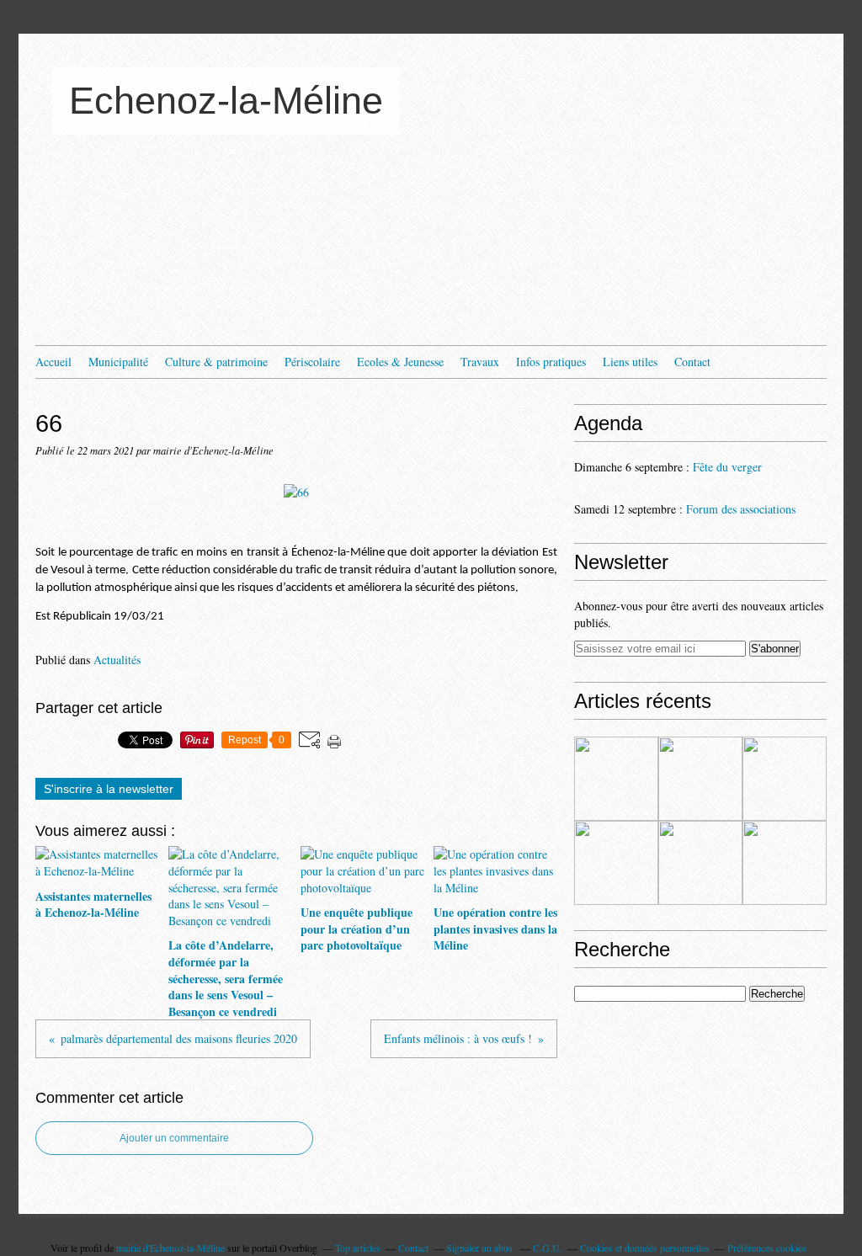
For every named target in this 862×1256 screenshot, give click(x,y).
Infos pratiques (551, 362)
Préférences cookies (766, 1247)
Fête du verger (727, 467)
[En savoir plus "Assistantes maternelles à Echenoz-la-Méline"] (616, 779)
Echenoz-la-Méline (226, 100)
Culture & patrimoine (216, 362)
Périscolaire (312, 362)
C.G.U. (547, 1247)
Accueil (53, 362)
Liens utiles (630, 362)
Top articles (357, 1247)
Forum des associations (740, 509)
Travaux (479, 362)
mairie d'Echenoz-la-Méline (170, 1247)
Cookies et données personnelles (645, 1247)
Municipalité (118, 362)
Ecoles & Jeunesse (400, 362)
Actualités (117, 660)
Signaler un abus (480, 1247)
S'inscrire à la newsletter (108, 789)
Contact (692, 362)
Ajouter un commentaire (174, 1138)
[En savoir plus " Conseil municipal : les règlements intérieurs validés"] (700, 863)
